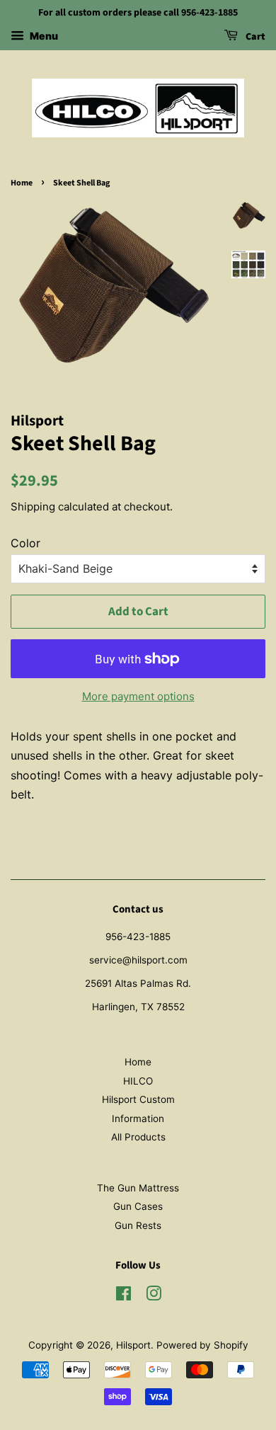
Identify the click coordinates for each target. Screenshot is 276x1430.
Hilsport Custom (138, 1099)
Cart (254, 37)
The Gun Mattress (138, 1188)
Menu (43, 36)
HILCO (138, 1081)
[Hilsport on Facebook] (123, 1296)
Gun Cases (138, 1206)
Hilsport (133, 1345)
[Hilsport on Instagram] (153, 1296)
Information (138, 1118)
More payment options (138, 696)
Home (22, 183)
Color (25, 543)
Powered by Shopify (202, 1345)
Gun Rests (138, 1225)
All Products (138, 1137)
